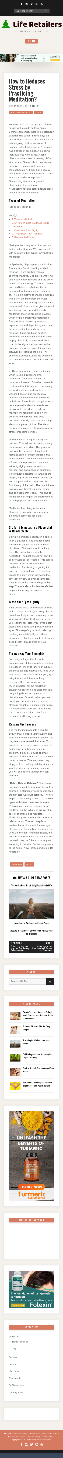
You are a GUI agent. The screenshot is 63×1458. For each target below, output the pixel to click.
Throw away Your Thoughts (28, 233)
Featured (13, 1357)
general (12, 1364)
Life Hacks (14, 1371)
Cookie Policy (34, 1437)
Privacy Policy (21, 1434)
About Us (8, 1434)
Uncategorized (16, 1392)
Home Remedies (20, 1342)
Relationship (15, 1378)
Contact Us (47, 1434)
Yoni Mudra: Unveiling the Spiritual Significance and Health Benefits (37, 1084)
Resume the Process (25, 237)
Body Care (14, 1337)
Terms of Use (48, 1437)
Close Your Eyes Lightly (26, 230)
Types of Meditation (24, 219)
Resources (20, 1437)
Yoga (38, 112)
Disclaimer (35, 1434)
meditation (17, 864)
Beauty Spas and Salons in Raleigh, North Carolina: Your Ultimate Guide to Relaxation (38, 1015)
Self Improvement (20, 112)
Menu (31, 41)
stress (29, 864)
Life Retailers (32, 106)
